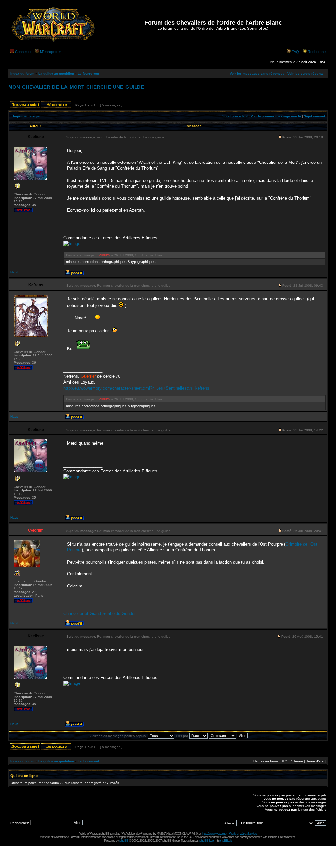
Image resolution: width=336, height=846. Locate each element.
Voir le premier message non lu (276, 116)
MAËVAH (162, 833)
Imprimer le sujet (26, 116)
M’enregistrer (50, 52)
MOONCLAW (181, 833)
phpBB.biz (225, 840)
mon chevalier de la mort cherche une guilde (76, 86)
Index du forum (22, 73)
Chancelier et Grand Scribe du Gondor (99, 613)
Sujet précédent (235, 116)
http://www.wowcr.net (214, 833)
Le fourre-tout (88, 73)
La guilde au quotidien (56, 73)
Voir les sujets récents (305, 73)
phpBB (123, 840)
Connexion (23, 52)
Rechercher (317, 52)
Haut (14, 272)
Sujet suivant (314, 116)
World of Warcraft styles (243, 833)
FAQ (295, 52)
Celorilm (103, 255)
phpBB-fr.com (208, 840)
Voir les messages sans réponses (257, 73)
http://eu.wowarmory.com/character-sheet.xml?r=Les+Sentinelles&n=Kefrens (136, 388)
